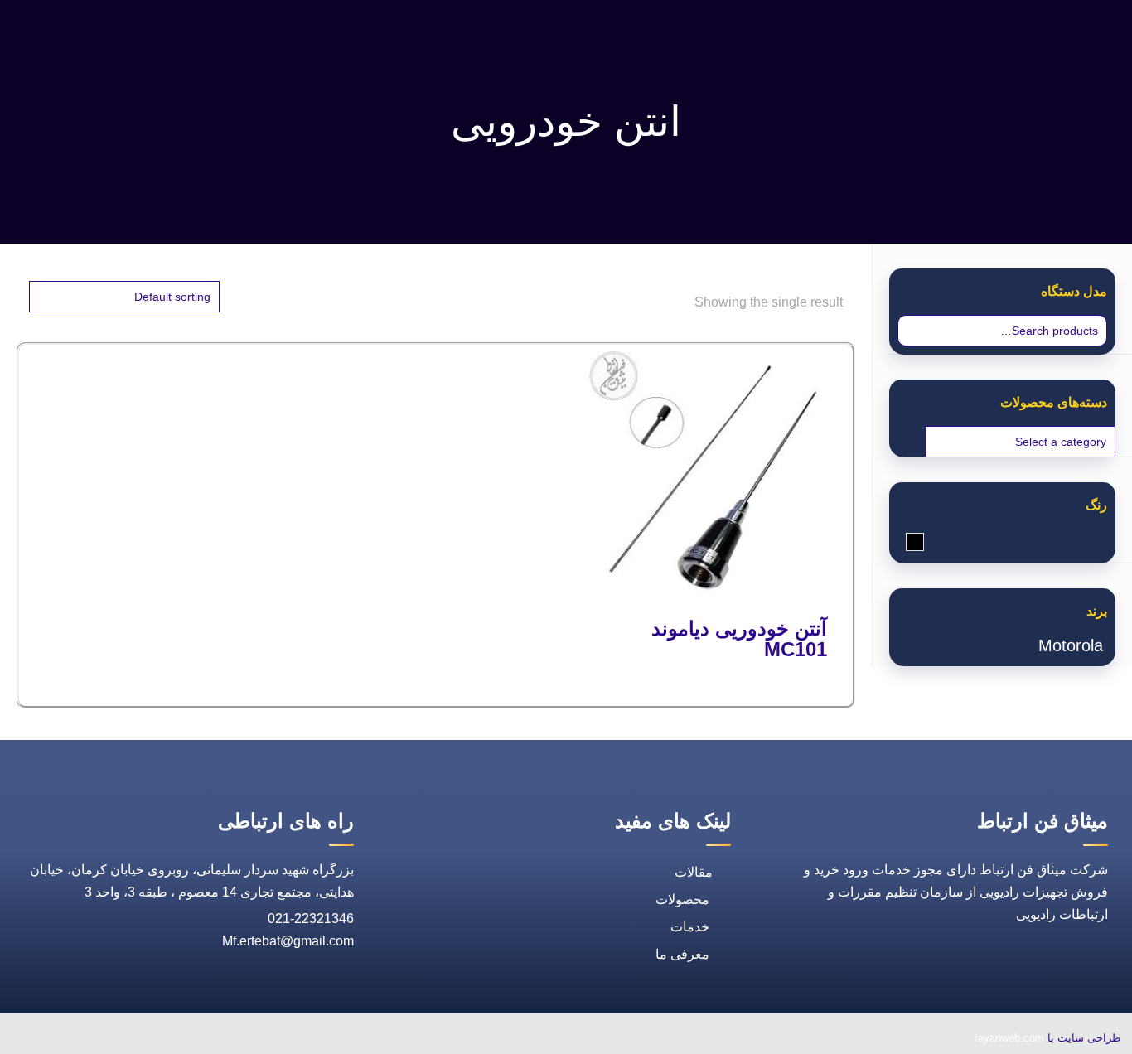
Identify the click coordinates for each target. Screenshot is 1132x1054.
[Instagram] (79, 1039)
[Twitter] (155, 1039)
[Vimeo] (117, 1039)
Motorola (1070, 645)
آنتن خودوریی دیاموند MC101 (739, 638)
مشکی (906, 543)
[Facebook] (193, 1039)
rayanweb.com (1009, 1038)
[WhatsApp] (232, 1039)
